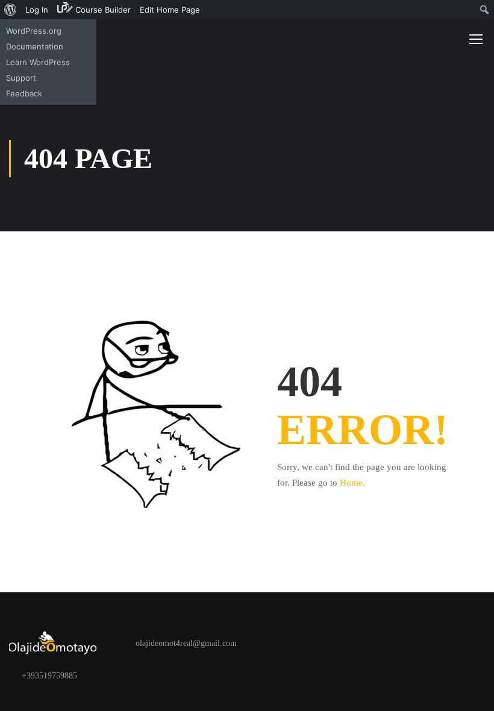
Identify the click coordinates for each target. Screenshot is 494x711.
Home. (352, 482)
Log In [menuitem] (36, 9)
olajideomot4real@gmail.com (186, 643)
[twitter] (126, 675)
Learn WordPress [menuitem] (38, 62)
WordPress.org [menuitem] (33, 31)
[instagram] (145, 675)
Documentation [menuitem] (34, 46)
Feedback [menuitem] (24, 93)
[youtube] (184, 675)
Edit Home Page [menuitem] (170, 9)
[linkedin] (165, 675)
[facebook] (107, 675)
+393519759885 (49, 675)
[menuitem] (10, 9)
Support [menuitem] (21, 78)
